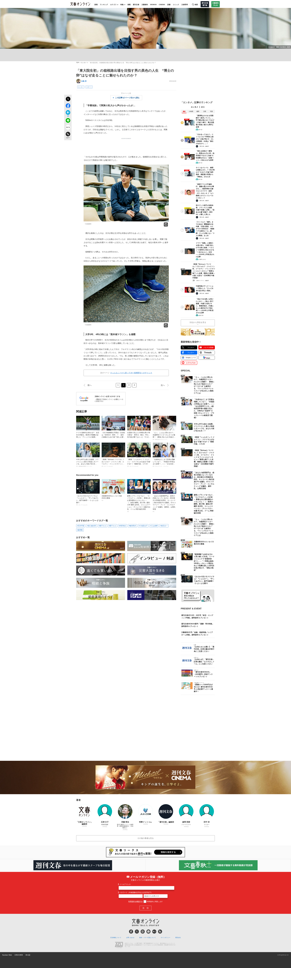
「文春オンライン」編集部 (202, 280)
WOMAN (153, 4)
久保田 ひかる (202, 259)
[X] (137, 931)
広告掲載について (115, 937)
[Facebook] (131, 931)
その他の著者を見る (145, 838)
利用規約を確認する (135, 901)
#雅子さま (102, 526)
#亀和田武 (132, 526)
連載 (129, 4)
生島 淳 (84, 81)
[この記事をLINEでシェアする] (68, 120)
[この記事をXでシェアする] (68, 99)
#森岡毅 (80, 530)
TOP (77, 62)
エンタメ (84, 62)
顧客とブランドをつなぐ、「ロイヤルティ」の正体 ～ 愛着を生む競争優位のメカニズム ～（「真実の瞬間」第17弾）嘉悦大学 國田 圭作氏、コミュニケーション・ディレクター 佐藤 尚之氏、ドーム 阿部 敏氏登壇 (138, 503)
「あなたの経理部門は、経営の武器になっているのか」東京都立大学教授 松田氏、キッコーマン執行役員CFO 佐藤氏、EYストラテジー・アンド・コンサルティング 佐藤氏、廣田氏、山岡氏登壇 (164, 503)
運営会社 (178, 937)
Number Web (7, 955)
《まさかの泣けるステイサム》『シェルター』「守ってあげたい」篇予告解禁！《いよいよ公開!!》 (87, 500)
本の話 (27, 955)
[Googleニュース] (148, 931)
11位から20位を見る (197, 322)
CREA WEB (19, 955)
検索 (196, 4)
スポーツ (89, 87)
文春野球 (184, 4)
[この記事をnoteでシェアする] (68, 128)
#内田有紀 (122, 526)
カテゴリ (113, 4)
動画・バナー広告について (147, 937)
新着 (96, 4)
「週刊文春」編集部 (203, 146)
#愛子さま (112, 526)
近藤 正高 (200, 315)
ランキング (104, 4)
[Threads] (143, 931)
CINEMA (162, 4)
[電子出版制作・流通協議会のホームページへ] (119, 945)
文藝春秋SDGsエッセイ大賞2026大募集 (112, 498)
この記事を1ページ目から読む (127, 98)
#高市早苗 (80, 526)
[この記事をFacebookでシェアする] (68, 106)
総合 (203, 107)
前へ (90, 385)
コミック (176, 4)
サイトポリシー (165, 937)
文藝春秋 (145, 4)
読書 (169, 4)
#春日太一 (164, 526)
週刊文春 (136, 4)
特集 (122, 4)
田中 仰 (200, 129)
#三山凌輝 (154, 526)
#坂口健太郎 (91, 526)
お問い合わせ (130, 937)
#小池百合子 (143, 526)
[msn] (154, 931)
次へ (163, 385)
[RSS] (160, 931)
